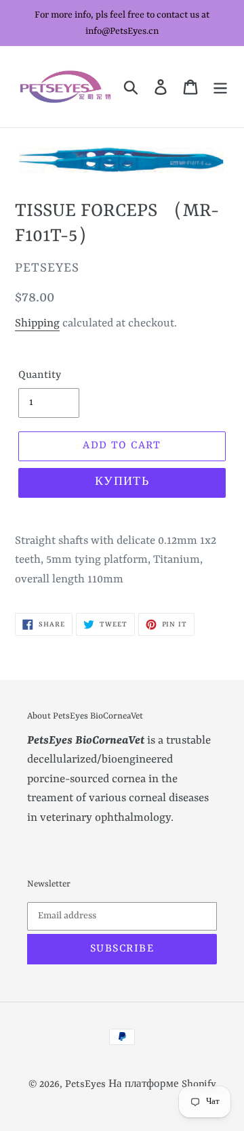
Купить (122, 482)
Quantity (39, 375)
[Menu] (220, 87)
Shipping (37, 323)
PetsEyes (85, 1084)
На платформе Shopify (162, 1084)
